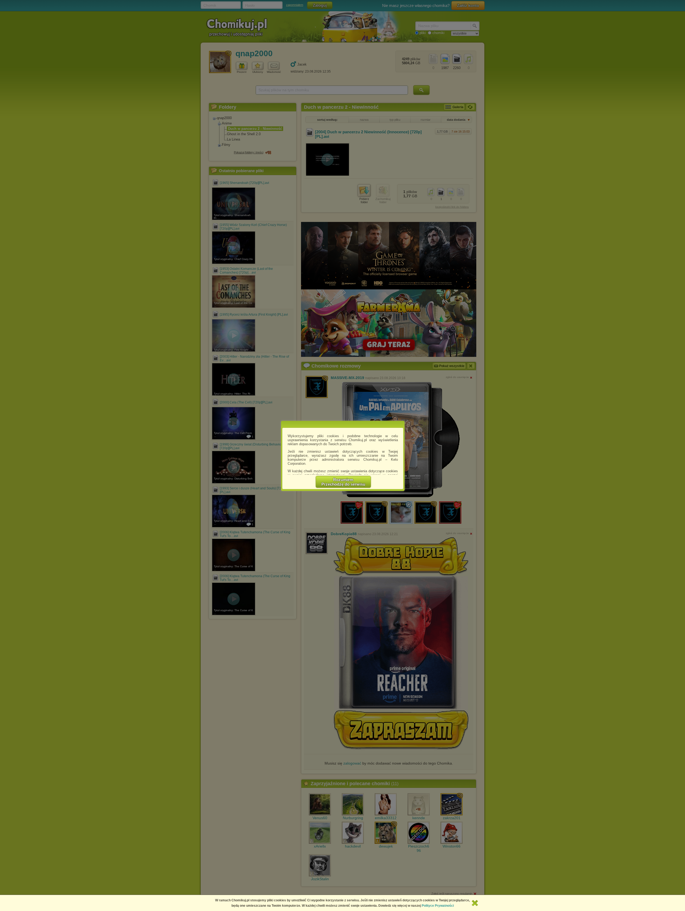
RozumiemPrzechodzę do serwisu (343, 481)
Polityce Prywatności (438, 906)
